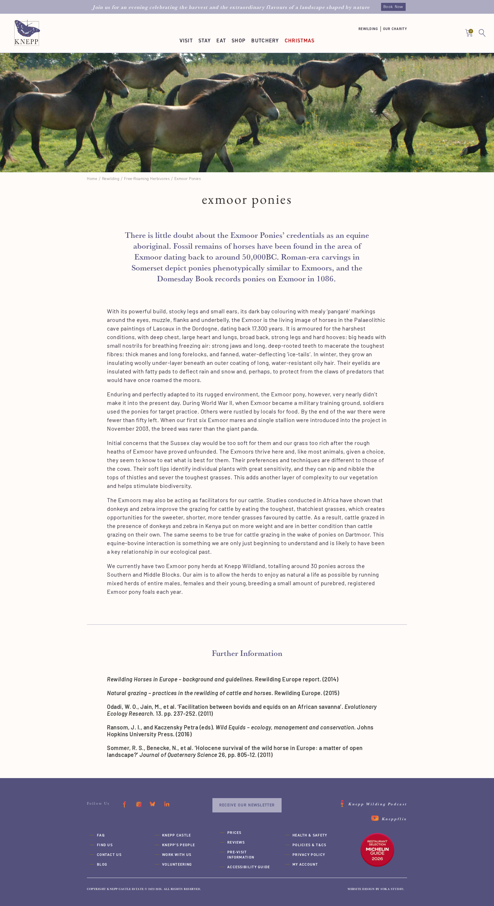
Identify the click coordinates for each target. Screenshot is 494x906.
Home (92, 178)
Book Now (393, 6)
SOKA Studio (392, 889)
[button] (370, 29)
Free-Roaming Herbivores (147, 178)
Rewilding (110, 178)
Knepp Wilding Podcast (377, 803)
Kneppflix (394, 818)
